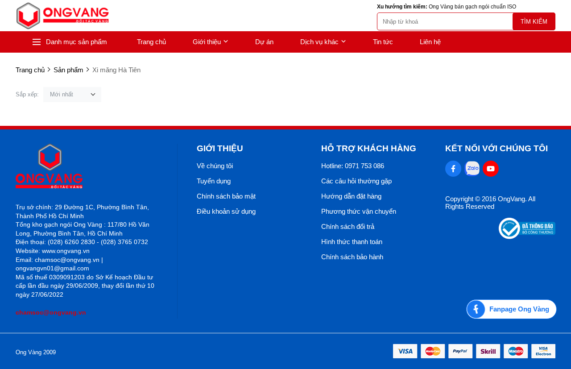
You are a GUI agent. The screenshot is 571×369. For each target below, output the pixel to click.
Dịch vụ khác (319, 42)
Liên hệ (430, 42)
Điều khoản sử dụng (226, 211)
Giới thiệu (207, 42)
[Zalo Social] (472, 169)
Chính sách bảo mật (226, 196)
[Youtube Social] (491, 169)
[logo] (62, 15)
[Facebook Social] (453, 169)
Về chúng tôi (215, 166)
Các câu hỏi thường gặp (356, 181)
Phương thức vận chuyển (358, 211)
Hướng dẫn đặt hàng (351, 196)
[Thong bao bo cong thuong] (527, 236)
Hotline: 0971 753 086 (352, 166)
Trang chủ (151, 42)
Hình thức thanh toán (351, 241)
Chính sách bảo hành (352, 257)
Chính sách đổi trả (347, 226)
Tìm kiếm (534, 21)
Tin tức (383, 42)
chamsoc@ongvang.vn (51, 312)
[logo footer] (87, 167)
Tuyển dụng (214, 181)
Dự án (264, 42)
